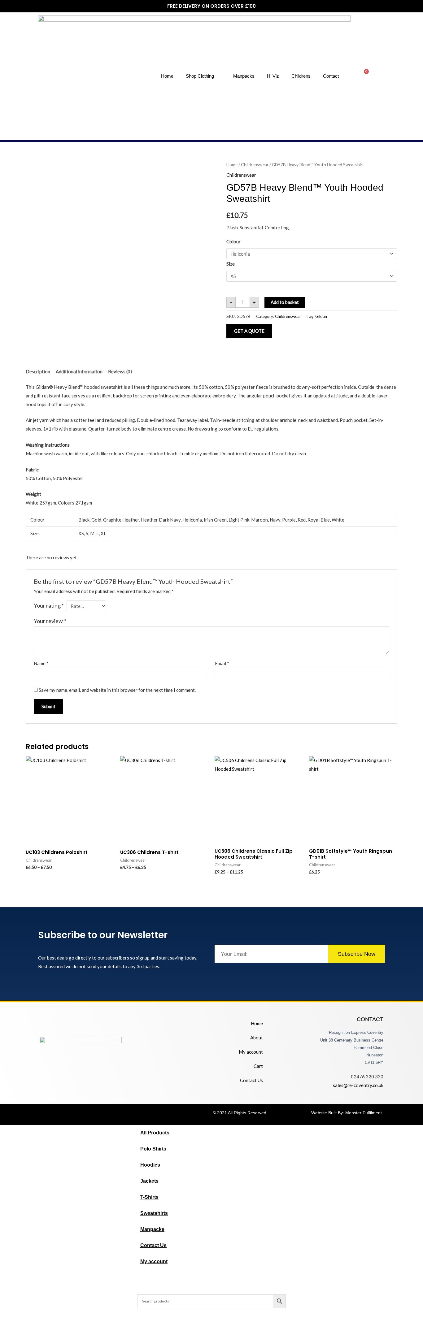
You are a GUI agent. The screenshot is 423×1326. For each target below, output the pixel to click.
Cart (258, 1066)
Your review (50, 621)
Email (222, 663)
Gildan (321, 316)
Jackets (149, 1181)
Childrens (301, 76)
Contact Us (251, 1080)
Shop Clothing (200, 76)
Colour (233, 241)
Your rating (49, 605)
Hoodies (150, 1165)
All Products (154, 1132)
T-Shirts (149, 1197)
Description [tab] (38, 371)
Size (230, 263)
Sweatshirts (154, 1213)
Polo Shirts (153, 1148)
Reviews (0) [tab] (120, 371)
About (256, 1037)
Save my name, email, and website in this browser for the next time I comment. (117, 690)
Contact (331, 76)
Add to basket (285, 302)
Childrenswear (254, 164)
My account (251, 1052)
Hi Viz (273, 76)
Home (167, 76)
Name (41, 663)
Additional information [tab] (79, 371)
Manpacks (244, 76)
